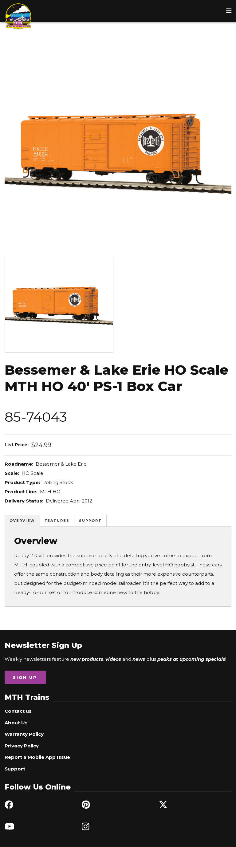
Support (90, 520)
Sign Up (25, 677)
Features (57, 520)
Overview (22, 520)
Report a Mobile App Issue (37, 757)
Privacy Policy (22, 746)
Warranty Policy (24, 734)
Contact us (18, 711)
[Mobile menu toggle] (229, 11)
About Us (16, 723)
